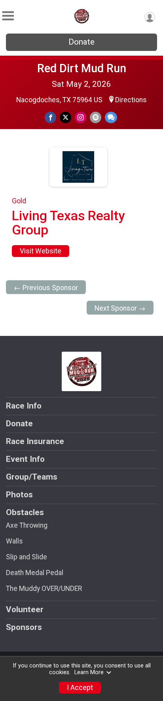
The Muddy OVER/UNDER (44, 588)
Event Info (25, 459)
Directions (131, 100)
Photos (19, 494)
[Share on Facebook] (50, 117)
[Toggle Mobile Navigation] (8, 16)
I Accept (80, 688)
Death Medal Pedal (34, 573)
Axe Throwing (26, 525)
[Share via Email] (95, 117)
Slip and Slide (26, 557)
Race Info (24, 405)
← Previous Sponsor (46, 288)
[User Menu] (149, 17)
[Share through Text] (111, 117)
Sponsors (24, 627)
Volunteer (25, 609)
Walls (14, 541)
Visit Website (40, 251)
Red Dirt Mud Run (81, 68)
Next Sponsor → (120, 308)
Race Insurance (35, 441)
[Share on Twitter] (65, 117)
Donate (81, 42)
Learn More (89, 672)
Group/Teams (31, 477)
